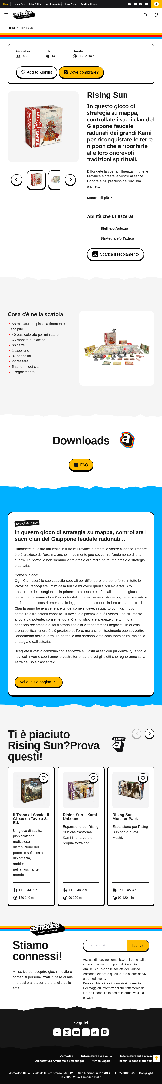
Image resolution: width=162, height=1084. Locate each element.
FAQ (84, 465)
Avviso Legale (101, 1061)
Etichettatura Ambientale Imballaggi (59, 1061)
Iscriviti (138, 945)
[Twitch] (105, 1032)
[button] (36, 179)
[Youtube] (146, 4)
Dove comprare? (84, 72)
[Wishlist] (155, 14)
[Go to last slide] (16, 179)
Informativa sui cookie (96, 1056)
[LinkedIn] (86, 1032)
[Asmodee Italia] (24, 14)
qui (112, 974)
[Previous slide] (136, 733)
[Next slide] (70, 179)
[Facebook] (130, 4)
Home (6, 4)
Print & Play (35, 4)
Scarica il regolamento (119, 254)
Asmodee (66, 1056)
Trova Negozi (71, 4)
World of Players (89, 4)
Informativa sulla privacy (137, 1056)
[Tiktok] (141, 4)
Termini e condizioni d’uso (136, 1061)
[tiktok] (95, 1032)
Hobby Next (19, 4)
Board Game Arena (53, 4)
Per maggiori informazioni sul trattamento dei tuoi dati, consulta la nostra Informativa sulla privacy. (114, 992)
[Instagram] (135, 4)
